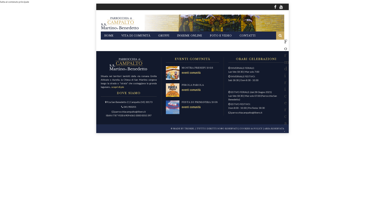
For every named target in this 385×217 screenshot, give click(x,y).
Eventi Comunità (191, 72)
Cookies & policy (250, 128)
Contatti (248, 35)
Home (109, 35)
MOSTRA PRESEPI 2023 (197, 67)
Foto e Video (221, 35)
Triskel (189, 128)
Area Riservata (274, 128)
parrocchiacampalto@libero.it (130, 111)
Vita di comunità (135, 35)
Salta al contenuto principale (14, 1)
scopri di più (117, 86)
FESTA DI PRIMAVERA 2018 (200, 102)
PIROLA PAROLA (193, 84)
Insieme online (189, 35)
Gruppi (163, 35)
